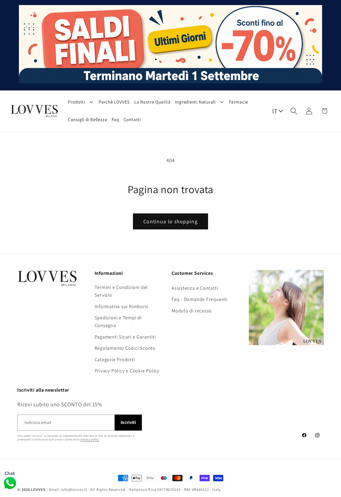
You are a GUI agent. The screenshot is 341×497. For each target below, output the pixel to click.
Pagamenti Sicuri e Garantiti (125, 336)
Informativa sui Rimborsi (122, 306)
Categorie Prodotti (115, 359)
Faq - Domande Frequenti (200, 299)
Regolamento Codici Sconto (125, 348)
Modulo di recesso (192, 310)
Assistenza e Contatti (195, 288)
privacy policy (89, 439)
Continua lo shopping (170, 221)
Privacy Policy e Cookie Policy (127, 370)
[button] (294, 110)
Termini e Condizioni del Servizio (121, 291)
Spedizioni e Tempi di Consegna (118, 321)
